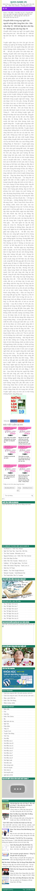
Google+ (20, 421)
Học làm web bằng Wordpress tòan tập (22, 878)
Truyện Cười (7, 731)
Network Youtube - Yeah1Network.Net (14, 573)
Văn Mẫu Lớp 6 (8, 750)
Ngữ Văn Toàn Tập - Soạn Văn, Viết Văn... (16, 551)
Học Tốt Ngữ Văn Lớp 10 (11, 613)
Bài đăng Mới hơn (9, 487)
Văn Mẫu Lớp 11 (8, 745)
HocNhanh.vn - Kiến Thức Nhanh (13, 548)
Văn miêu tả (7, 770)
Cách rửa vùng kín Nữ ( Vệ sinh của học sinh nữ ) (18, 693)
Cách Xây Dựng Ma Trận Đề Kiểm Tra (21, 845)
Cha (5, 711)
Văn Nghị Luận (8, 760)
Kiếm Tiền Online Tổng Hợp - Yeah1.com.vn (16, 565)
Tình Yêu (6, 736)
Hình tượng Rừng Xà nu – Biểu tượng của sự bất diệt (9, 477)
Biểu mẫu (6, 709)
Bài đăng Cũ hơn (27, 487)
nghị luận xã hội (8, 775)
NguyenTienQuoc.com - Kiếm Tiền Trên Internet (17, 556)
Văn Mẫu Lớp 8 (8, 755)
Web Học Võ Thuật (9, 568)
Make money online (9, 703)
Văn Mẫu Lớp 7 (8, 753)
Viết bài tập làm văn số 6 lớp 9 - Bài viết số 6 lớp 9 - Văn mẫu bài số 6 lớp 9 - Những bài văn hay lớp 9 (22, 805)
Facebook (14, 421)
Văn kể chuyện (8, 767)
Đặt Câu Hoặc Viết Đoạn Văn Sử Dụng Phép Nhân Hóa (18, 862)
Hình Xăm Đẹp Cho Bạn (10, 558)
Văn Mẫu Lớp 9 (8, 758)
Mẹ (5, 719)
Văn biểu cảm (8, 763)
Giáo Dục (6, 714)
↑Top (23, 889)
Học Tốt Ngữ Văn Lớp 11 (11, 616)
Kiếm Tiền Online (9, 716)
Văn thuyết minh (8, 772)
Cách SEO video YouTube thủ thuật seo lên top (17, 822)
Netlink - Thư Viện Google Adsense (14, 570)
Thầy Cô (6, 728)
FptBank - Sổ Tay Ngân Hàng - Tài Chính (15, 563)
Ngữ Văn (6, 724)
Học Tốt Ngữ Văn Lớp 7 (11, 606)
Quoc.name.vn (18, 2)
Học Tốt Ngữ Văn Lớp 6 (11, 604)
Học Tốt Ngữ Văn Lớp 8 (11, 609)
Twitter (27, 421)
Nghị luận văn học (9, 721)
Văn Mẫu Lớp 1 (8, 741)
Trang (32, 889)
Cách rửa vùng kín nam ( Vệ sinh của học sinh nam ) (19, 695)
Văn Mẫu (6, 738)
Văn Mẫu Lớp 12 (8, 748)
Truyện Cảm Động (9, 733)
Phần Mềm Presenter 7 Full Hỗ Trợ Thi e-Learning (17, 838)
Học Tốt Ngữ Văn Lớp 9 (11, 611)
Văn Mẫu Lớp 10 (8, 743)
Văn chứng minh (8, 765)
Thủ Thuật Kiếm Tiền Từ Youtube (13, 575)
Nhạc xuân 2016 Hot (9, 698)
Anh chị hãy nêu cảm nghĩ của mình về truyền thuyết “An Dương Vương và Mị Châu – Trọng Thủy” (23, 478)
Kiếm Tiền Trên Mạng (10, 700)
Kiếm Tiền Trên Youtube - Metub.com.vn (15, 561)
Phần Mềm (7, 726)
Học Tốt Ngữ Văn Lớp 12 (11, 618)
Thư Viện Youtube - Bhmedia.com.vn (14, 553)
